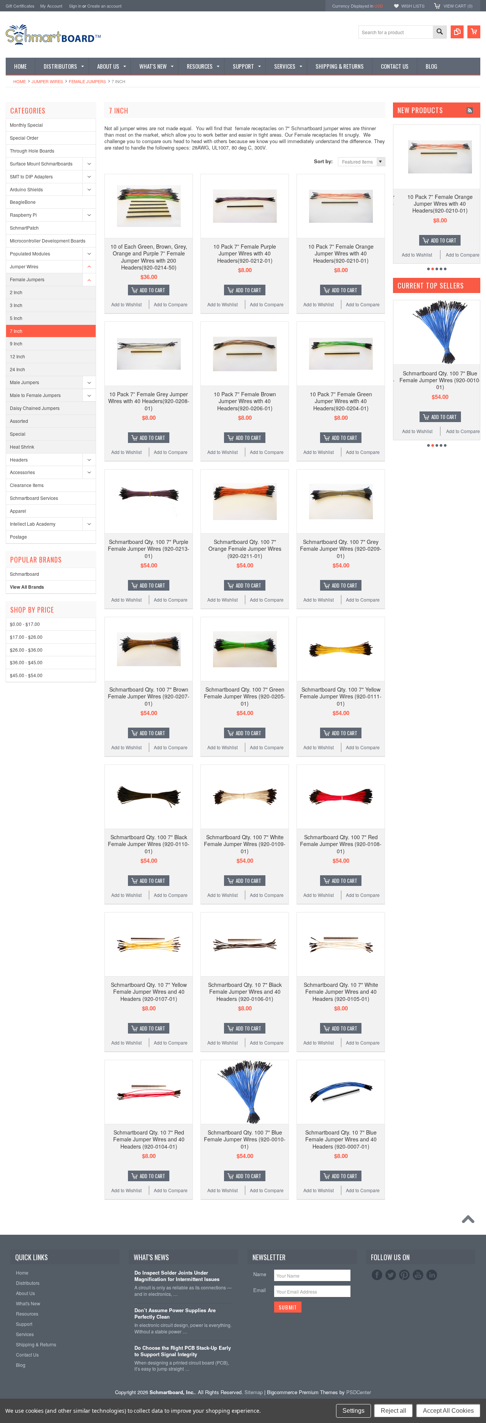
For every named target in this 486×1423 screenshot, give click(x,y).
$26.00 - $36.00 (26, 649)
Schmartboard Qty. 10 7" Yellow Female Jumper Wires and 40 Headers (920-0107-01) (149, 991)
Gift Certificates (20, 6)
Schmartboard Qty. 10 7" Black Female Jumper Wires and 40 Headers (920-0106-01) (245, 991)
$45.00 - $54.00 (26, 675)
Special (17, 433)
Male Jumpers (24, 382)
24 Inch (17, 369)
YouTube (418, 1275)
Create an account (104, 6)
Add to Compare (171, 304)
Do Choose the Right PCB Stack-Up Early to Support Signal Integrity (182, 1351)
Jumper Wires (47, 81)
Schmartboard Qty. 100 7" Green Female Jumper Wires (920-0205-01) (245, 696)
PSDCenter (358, 1392)
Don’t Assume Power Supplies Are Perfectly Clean (175, 1313)
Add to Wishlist (126, 304)
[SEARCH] (440, 32)
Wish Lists (412, 6)
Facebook (377, 1275)
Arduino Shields (26, 189)
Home (19, 81)
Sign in (75, 6)
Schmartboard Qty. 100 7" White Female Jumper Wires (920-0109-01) (245, 843)
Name (259, 1274)
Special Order (24, 137)
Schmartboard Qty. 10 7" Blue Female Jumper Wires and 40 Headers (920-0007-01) (341, 1139)
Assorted (19, 421)
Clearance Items (27, 485)
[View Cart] (473, 31)
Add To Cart (152, 290)
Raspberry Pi (23, 214)
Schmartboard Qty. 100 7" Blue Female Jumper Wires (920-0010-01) (245, 1139)
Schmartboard (24, 573)
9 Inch (16, 343)
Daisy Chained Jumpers (35, 408)
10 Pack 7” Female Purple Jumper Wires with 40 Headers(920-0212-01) (244, 253)
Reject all (393, 1410)
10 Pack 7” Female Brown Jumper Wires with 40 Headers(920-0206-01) (245, 400)
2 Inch (16, 292)
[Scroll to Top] (470, 1221)
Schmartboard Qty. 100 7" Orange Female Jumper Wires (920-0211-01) (244, 548)
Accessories (22, 472)
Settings (353, 1410)
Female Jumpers (87, 81)
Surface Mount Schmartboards (41, 163)
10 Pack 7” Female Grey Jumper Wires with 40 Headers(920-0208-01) (148, 400)
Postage (18, 536)
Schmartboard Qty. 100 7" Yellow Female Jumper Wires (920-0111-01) (341, 696)
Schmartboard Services (34, 498)
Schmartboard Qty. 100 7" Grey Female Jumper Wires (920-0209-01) (341, 548)
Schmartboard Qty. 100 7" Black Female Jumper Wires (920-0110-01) (148, 843)
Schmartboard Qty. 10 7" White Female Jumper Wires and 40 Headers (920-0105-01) (341, 991)
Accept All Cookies (448, 1410)
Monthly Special (26, 124)
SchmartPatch (24, 227)
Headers (19, 459)
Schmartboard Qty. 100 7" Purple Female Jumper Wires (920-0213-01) (148, 548)
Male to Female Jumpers (35, 395)
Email (259, 1290)
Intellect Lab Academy (32, 523)
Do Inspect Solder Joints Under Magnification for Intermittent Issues (176, 1276)
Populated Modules (30, 253)
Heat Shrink (22, 446)
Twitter (390, 1275)
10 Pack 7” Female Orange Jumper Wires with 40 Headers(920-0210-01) (341, 253)
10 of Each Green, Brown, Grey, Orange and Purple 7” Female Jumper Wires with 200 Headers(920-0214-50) (148, 257)
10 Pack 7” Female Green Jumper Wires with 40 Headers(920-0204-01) (341, 400)
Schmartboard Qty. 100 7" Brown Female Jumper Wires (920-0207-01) (148, 696)
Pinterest (404, 1275)
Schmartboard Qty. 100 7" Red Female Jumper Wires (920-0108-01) (341, 843)
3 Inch (16, 305)
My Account (51, 6)
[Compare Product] (457, 31)
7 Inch (16, 331)
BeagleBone (23, 202)
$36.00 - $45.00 (26, 662)
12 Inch (17, 356)
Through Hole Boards (32, 150)
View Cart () (458, 6)
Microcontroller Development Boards (47, 240)
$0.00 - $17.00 (25, 624)
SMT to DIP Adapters (31, 176)
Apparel (18, 510)
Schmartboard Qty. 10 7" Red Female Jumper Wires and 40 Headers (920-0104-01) (149, 1139)
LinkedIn (431, 1275)
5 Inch (16, 318)
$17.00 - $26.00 (26, 636)
